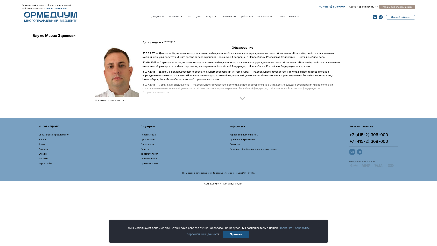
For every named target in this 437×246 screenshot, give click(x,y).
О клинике (173, 16)
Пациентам (263, 16)
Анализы (43, 149)
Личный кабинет (400, 17)
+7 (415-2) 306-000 (368, 134)
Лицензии (235, 144)
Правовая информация (242, 139)
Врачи (42, 144)
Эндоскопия (147, 144)
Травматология (149, 153)
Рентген (145, 149)
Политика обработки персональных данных (254, 149)
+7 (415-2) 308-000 (332, 6)
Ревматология (149, 158)
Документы (157, 16)
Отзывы (281, 16)
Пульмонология (149, 163)
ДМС (199, 16)
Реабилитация (149, 134)
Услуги (209, 16)
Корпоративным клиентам (244, 134)
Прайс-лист (246, 16)
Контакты (294, 16)
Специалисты (228, 16)
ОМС (189, 16)
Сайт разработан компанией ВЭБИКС (223, 184)
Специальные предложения (54, 134)
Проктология (148, 139)
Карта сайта (45, 163)
